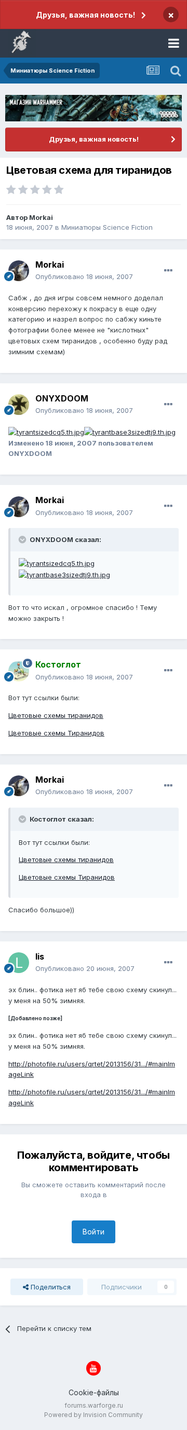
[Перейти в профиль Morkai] (18, 270)
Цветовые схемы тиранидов (55, 715)
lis (39, 956)
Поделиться (50, 1287)
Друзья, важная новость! (85, 14)
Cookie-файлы (94, 1392)
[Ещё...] (168, 271)
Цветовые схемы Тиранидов (56, 733)
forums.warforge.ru (93, 1405)
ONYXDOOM (61, 398)
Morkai (41, 217)
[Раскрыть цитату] (23, 539)
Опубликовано (84, 276)
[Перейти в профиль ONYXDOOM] (18, 404)
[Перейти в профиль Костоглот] (18, 671)
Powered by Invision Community (93, 1415)
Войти (93, 1231)
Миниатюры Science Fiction (107, 227)
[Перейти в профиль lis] (18, 962)
